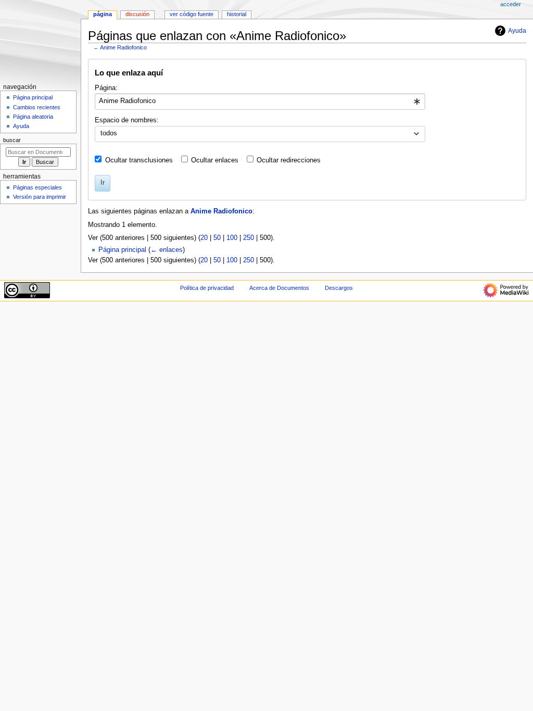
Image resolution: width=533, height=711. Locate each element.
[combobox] (260, 101)
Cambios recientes (36, 107)
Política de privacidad (207, 288)
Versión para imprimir (39, 197)
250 (248, 238)
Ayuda (517, 30)
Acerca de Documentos (279, 288)
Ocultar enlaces (214, 160)
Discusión (137, 14)
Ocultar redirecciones (289, 160)
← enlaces (166, 249)
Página (102, 14)
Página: (106, 88)
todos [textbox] (108, 133)
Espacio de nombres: (127, 120)
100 (231, 238)
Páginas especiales (37, 187)
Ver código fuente (191, 14)
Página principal (122, 249)
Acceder (510, 4)
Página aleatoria (33, 116)
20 (204, 238)
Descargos (339, 288)
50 (217, 238)
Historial (236, 14)
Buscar (12, 140)
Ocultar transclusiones (139, 160)
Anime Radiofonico (123, 47)
